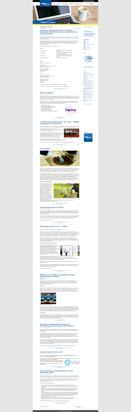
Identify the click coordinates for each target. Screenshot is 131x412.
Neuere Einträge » (77, 28)
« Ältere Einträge (43, 28)
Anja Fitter (46, 124)
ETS (88, 62)
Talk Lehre (86, 79)
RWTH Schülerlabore (88, 96)
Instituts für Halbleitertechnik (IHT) (59, 173)
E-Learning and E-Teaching (63, 88)
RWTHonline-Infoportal (88, 100)
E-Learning (87, 61)
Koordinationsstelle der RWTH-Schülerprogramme (89, 94)
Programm (48, 46)
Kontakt (71, 3)
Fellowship (86, 46)
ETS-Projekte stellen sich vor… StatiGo (54, 226)
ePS (45, 129)
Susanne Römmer (47, 227)
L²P (85, 61)
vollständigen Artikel (52, 400)
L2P (85, 57)
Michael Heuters (47, 327)
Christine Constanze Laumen (50, 353)
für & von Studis (78, 3)
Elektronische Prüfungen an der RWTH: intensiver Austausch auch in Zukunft (57, 275)
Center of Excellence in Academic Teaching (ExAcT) (89, 83)
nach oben (79, 407)
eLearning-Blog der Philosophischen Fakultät (89, 86)
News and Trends (66, 366)
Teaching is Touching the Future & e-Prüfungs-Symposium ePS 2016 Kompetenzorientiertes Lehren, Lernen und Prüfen (59, 31)
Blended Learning (90, 60)
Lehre (84, 59)
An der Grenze (45, 148)
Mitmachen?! (65, 3)
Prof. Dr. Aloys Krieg (59, 306)
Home (54, 3)
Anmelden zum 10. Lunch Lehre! (51, 352)
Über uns (59, 3)
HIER (74, 345)
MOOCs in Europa (46, 93)
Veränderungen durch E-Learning (51, 207)
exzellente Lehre (91, 59)
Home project (49, 101)
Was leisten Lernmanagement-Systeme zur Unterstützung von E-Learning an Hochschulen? (57, 325)
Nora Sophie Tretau (48, 94)
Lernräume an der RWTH (89, 91)
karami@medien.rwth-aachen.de (48, 76)
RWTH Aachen (88, 56)
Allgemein (57, 270)
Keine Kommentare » (60, 89)
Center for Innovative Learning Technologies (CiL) (89, 81)
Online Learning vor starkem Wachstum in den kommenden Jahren (56, 371)
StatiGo (45, 268)
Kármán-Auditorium (64, 315)
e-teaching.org (58, 329)
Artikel (86, 26)
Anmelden (92, 3)
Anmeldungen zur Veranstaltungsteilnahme (48, 142)
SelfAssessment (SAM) (88, 92)
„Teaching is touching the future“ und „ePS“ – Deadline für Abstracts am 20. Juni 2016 (59, 122)
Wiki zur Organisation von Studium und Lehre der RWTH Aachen (89, 88)
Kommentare (91, 26)
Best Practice (57, 88)
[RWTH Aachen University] (45, 6)
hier (58, 363)
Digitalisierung (88, 59)
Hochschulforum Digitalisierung (89, 57)
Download (46, 103)
